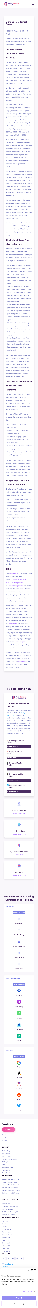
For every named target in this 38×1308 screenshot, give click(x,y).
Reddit (19, 1099)
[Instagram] (13, 1258)
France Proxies (6, 1232)
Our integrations (19, 985)
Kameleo (19, 1018)
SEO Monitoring (19, 957)
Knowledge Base (7, 1167)
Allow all (19, 1298)
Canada (4, 1226)
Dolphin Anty (19, 1007)
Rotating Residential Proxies (10, 1179)
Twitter (19, 1110)
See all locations (19, 813)
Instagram (19, 1088)
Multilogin (19, 995)
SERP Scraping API (7, 1209)
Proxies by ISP (6, 1170)
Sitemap (4, 1140)
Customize (18, 1304)
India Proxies (6, 1237)
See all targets (19, 1056)
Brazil (3, 1224)
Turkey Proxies (6, 1243)
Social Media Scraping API (10, 1212)
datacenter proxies (16, 586)
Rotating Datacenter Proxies (11, 1190)
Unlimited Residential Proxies (11, 1185)
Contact (4, 1135)
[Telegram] (22, 1258)
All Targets (5, 1162)
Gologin (19, 1041)
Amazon (19, 1077)
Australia (4, 1221)
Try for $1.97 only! (19, 834)
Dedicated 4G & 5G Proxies (10, 1193)
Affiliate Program (7, 1151)
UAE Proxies (6, 1246)
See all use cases (19, 913)
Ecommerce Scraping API (10, 1206)
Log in (4, 1137)
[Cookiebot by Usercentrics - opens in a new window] (27, 1270)
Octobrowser (19, 1029)
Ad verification (19, 969)
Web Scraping (19, 923)
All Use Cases (6, 1156)
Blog (3, 1164)
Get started (7, 1129)
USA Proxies (6, 1251)
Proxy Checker (6, 1173)
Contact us (19, 855)
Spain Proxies (6, 1240)
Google (19, 1067)
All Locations (6, 1154)
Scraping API (6, 1203)
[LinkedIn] (17, 1258)
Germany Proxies (7, 1235)
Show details (28, 1292)
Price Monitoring (19, 935)
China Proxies (6, 1229)
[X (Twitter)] (8, 1258)
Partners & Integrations (9, 1159)
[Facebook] (4, 1258)
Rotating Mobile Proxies (9, 1182)
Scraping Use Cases (8, 1214)
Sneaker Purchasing (19, 946)
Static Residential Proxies (10, 1187)
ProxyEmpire (13, 573)
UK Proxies (5, 1248)
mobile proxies (17, 583)
